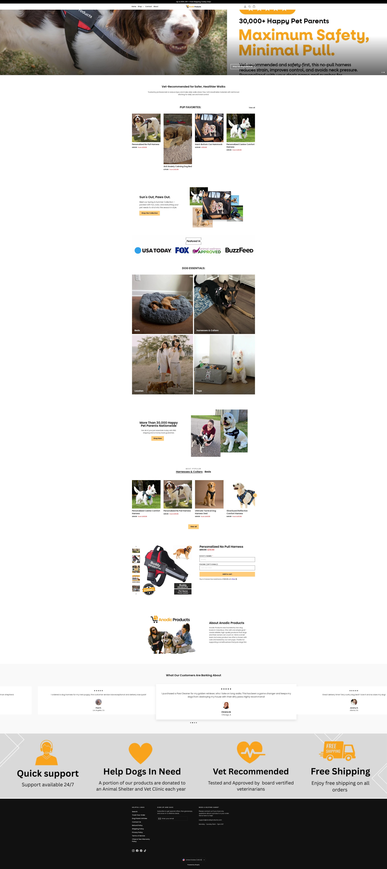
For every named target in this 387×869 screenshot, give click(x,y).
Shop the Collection (149, 213)
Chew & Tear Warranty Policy (141, 840)
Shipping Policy (138, 829)
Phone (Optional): (209, 564)
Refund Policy (137, 825)
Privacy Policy (137, 832)
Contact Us (136, 822)
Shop (140, 6)
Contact (148, 6)
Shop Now (157, 438)
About (155, 6)
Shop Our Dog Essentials (243, 66)
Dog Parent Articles (139, 818)
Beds (208, 471)
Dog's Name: (206, 556)
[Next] (255, 495)
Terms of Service (138, 836)
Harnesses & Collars (189, 471)
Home (134, 6)
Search (134, 811)
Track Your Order (138, 815)
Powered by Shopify (193, 865)
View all (252, 107)
